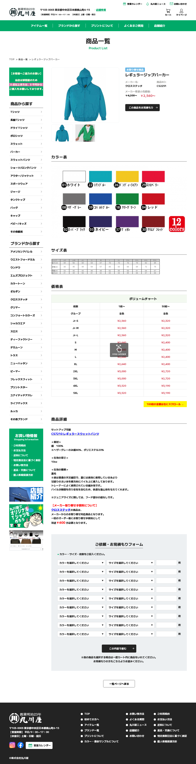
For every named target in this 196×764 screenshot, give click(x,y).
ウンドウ (15, 267)
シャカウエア (17, 323)
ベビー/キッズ (18, 223)
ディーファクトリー (21, 339)
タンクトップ (17, 199)
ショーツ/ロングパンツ (23, 167)
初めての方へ (91, 719)
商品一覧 (23, 59)
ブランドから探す (69, 25)
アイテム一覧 (39, 25)
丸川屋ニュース (138, 725)
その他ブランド (19, 419)
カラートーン (17, 283)
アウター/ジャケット (22, 175)
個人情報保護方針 (23, 475)
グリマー (15, 307)
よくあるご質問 (133, 25)
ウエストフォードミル (22, 259)
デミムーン (16, 347)
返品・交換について (24, 470)
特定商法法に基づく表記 (26, 460)
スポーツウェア (19, 183)
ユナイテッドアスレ (21, 395)
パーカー (15, 152)
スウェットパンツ (20, 159)
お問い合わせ (137, 736)
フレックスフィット (21, 379)
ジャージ (15, 191)
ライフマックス (19, 403)
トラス (14, 355)
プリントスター (19, 387)
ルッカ (14, 411)
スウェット (16, 144)
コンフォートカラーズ (22, 315)
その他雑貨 (16, 231)
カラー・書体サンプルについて (101, 741)
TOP (12, 59)
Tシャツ (15, 112)
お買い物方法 (20, 465)
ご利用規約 (19, 445)
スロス (14, 331)
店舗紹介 (159, 25)
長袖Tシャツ (17, 120)
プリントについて (102, 25)
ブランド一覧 (91, 730)
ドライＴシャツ (19, 128)
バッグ (14, 207)
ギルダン (15, 291)
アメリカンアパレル (21, 251)
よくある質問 (137, 719)
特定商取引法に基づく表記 (172, 736)
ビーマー (15, 371)
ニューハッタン (19, 363)
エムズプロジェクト (21, 275)
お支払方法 (19, 450)
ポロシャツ (16, 136)
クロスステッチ (19, 299)
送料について (20, 455)
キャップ (15, 215)
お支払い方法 (164, 719)
